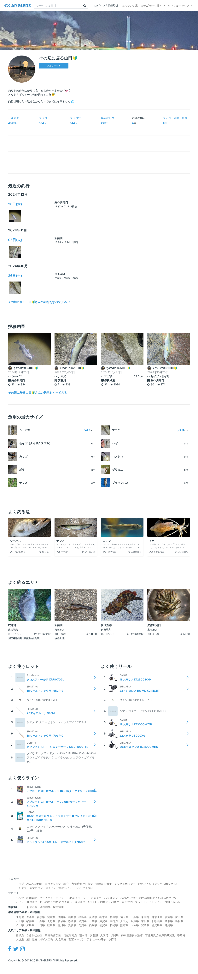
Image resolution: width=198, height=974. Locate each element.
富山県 (179, 917)
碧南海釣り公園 (31, 638)
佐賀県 (103, 925)
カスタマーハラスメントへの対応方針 (114, 898)
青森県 (30, 917)
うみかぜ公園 (34, 935)
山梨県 (41, 921)
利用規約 (31, 898)
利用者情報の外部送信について (158, 898)
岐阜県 (62, 921)
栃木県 (103, 917)
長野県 (51, 921)
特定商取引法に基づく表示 (56, 902)
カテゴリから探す (151, 5)
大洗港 (20, 939)
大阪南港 (60, 939)
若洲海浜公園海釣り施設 (160, 935)
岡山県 (20, 925)
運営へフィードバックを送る (76, 887)
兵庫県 (135, 921)
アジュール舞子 (96, 939)
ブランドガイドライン (148, 902)
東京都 (145, 917)
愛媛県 (72, 925)
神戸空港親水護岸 (132, 935)
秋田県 (62, 917)
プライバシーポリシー (53, 898)
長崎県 (114, 925)
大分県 (135, 925)
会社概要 (45, 907)
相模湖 (20, 935)
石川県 (20, 921)
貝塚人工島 (46, 939)
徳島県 (51, 925)
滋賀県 (103, 921)
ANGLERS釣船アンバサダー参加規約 (110, 902)
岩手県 (41, 917)
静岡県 (72, 921)
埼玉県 (124, 917)
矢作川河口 (61, 202)
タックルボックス (178, 5)
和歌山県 (157, 921)
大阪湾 (104, 935)
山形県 (72, 917)
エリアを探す (53, 883)
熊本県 (124, 925)
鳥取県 (169, 921)
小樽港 (112, 939)
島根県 (179, 921)
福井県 (30, 921)
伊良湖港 (60, 274)
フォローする (54, 65)
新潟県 (169, 917)
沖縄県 (169, 925)
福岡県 (93, 925)
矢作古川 (59, 638)
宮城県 (51, 917)
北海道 (20, 917)
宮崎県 (145, 925)
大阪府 (124, 921)
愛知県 (83, 921)
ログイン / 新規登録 (106, 5)
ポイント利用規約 (27, 902)
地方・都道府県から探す (78, 883)
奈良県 (145, 921)
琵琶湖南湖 (70, 935)
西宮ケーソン (76, 939)
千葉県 (135, 917)
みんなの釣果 (130, 5)
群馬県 (114, 917)
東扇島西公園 (53, 935)
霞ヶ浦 (83, 935)
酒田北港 (31, 939)
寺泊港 (181, 935)
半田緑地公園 (15, 638)
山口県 (41, 925)
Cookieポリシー (78, 898)
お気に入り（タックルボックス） (158, 883)
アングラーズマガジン (29, 887)
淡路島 (115, 935)
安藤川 (59, 238)
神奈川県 (157, 917)
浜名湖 (94, 935)
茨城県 (93, 917)
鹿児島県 (157, 925)
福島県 (83, 917)
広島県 (30, 925)
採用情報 (58, 907)
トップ (20, 883)
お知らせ (32, 907)
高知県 (83, 925)
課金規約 (80, 902)
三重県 (93, 921)
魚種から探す (104, 883)
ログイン (50, 887)
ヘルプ (20, 898)
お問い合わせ (172, 902)
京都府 (114, 921)
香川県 (62, 925)
